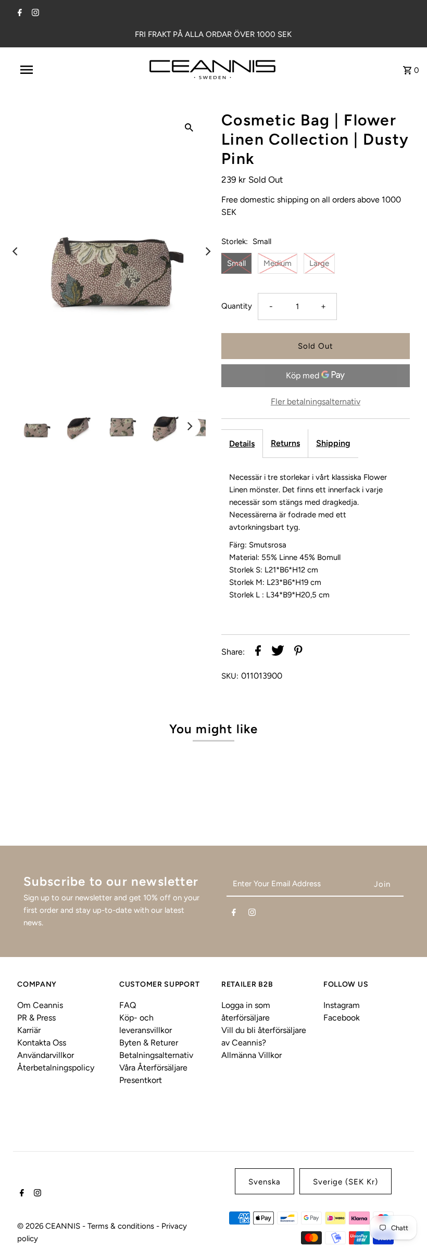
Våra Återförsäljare (153, 1068)
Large (319, 263)
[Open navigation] (48, 70)
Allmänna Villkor (251, 1055)
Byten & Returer (148, 1043)
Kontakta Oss (41, 1043)
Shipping (333, 443)
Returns (285, 443)
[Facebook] (18, 13)
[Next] (207, 251)
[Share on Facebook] (258, 652)
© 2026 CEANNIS (49, 1226)
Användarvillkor (45, 1055)
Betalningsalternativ (156, 1055)
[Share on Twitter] (277, 652)
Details (242, 444)
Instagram (341, 1005)
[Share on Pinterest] (298, 652)
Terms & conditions (121, 1226)
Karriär (29, 1030)
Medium (277, 263)
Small (236, 263)
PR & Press (36, 1018)
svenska (264, 1182)
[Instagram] (34, 13)
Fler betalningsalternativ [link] (315, 401)
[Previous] (15, 251)
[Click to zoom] (189, 127)
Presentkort (140, 1080)
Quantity (236, 306)
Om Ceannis (40, 1005)
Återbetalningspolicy (55, 1068)
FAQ (127, 1005)
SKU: (229, 676)
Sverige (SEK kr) (345, 1182)
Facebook (341, 1018)
